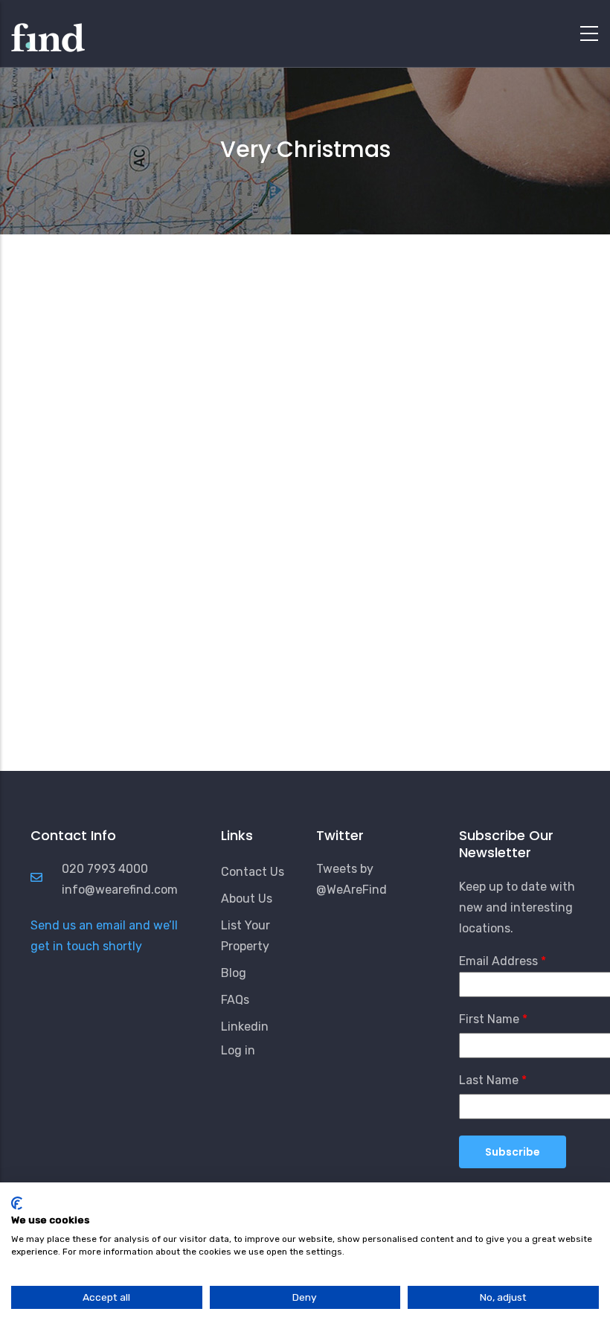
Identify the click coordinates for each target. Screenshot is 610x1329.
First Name (489, 1019)
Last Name (488, 1080)
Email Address (498, 961)
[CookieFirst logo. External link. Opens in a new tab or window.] (16, 1203)
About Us (246, 898)
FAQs (235, 1000)
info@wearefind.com (120, 890)
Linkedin (245, 1026)
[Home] (48, 30)
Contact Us (252, 872)
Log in (238, 1050)
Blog (233, 973)
